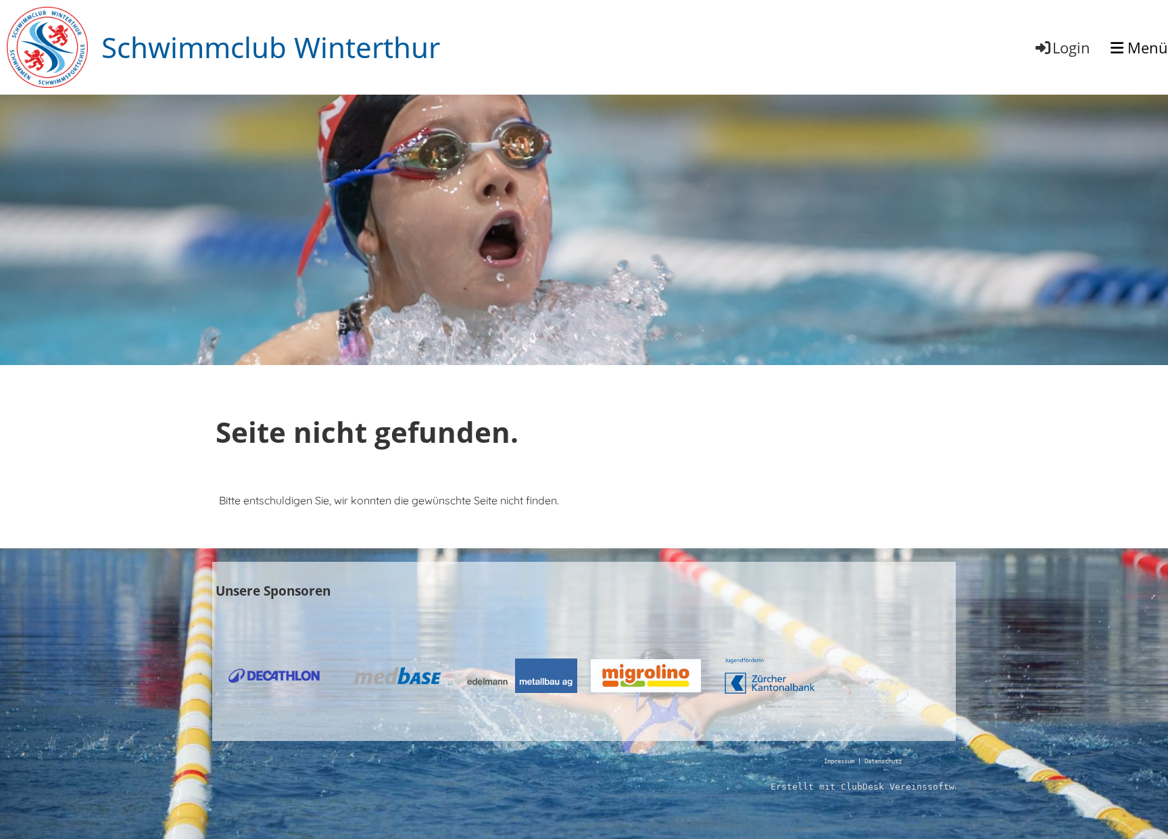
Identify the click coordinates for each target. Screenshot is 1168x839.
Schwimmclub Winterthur (270, 47)
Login (1071, 47)
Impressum (839, 761)
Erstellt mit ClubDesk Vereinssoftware (871, 787)
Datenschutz (883, 761)
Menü (1145, 47)
